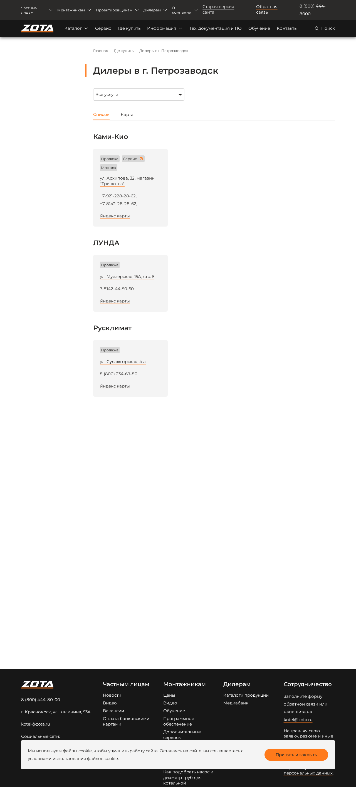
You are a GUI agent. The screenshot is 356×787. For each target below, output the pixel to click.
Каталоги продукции (246, 695)
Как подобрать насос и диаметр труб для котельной (188, 777)
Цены (169, 695)
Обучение (259, 28)
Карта (127, 114)
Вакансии (113, 710)
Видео (110, 703)
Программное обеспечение (178, 721)
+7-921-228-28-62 (118, 195)
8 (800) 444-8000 (313, 9)
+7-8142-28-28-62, (118, 203)
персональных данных (308, 773)
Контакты (287, 28)
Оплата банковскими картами (126, 721)
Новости (112, 695)
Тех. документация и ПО (215, 28)
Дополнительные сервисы (182, 734)
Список (101, 114)
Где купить (129, 28)
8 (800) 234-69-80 (118, 373)
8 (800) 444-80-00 (40, 699)
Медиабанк (235, 703)
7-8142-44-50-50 (117, 288)
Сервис (103, 28)
